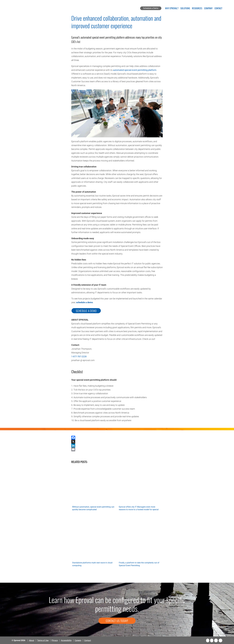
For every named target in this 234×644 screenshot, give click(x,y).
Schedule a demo (86, 310)
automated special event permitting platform (134, 70)
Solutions (185, 8)
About (31, 640)
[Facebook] (117, 438)
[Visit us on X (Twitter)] (211, 640)
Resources (197, 8)
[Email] (117, 449)
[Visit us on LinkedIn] (216, 640)
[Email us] (220, 640)
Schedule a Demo (150, 8)
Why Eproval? (171, 8)
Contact (218, 8)
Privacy (55, 640)
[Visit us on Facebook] (207, 640)
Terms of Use (43, 640)
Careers (78, 640)
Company (208, 8)
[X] (117, 442)
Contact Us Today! (117, 620)
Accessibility (66, 640)
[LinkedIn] (117, 445)
